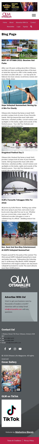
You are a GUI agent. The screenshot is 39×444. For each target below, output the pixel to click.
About (11, 22)
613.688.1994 (9, 340)
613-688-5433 (9, 338)
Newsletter (10, 26)
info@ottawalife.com (13, 309)
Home (5, 22)
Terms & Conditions (14, 440)
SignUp (25, 26)
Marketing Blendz (24, 432)
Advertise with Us (22, 22)
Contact (33, 22)
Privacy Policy (29, 440)
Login (18, 26)
